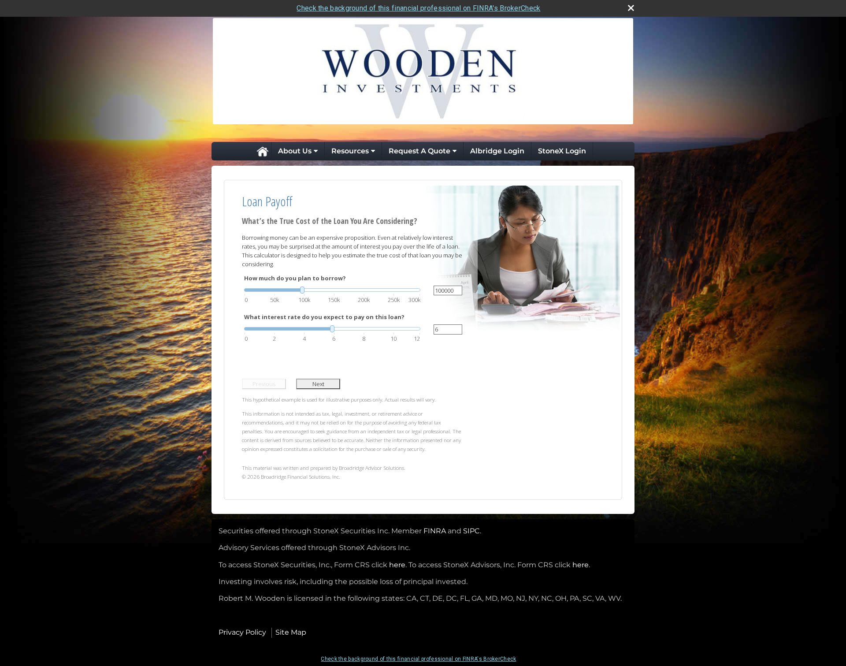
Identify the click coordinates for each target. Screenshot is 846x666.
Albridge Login (497, 151)
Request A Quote (419, 151)
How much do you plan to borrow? (295, 278)
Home (262, 151)
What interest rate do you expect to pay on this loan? (324, 317)
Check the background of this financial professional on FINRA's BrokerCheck (418, 8)
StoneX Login (562, 151)
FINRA (434, 531)
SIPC (471, 531)
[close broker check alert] (630, 7)
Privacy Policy (242, 632)
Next (318, 384)
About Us (295, 151)
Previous (263, 384)
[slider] (332, 290)
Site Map (290, 632)
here (397, 565)
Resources (350, 151)
